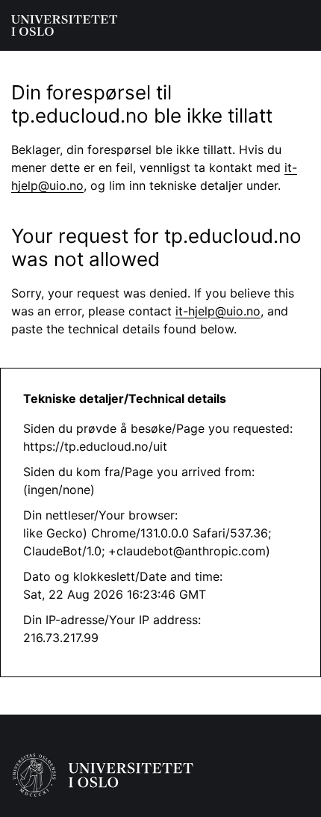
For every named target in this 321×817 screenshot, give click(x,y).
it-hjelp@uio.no (218, 310)
